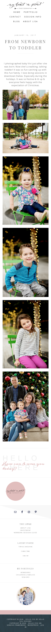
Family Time (25, 551)
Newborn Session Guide (25, 533)
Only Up (25, 556)
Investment (25, 530)
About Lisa (26, 528)
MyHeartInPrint (26, 5)
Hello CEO (30, 619)
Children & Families (25, 575)
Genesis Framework (16, 625)
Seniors (25, 577)
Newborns (25, 572)
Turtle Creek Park (25, 547)
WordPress (33, 625)
